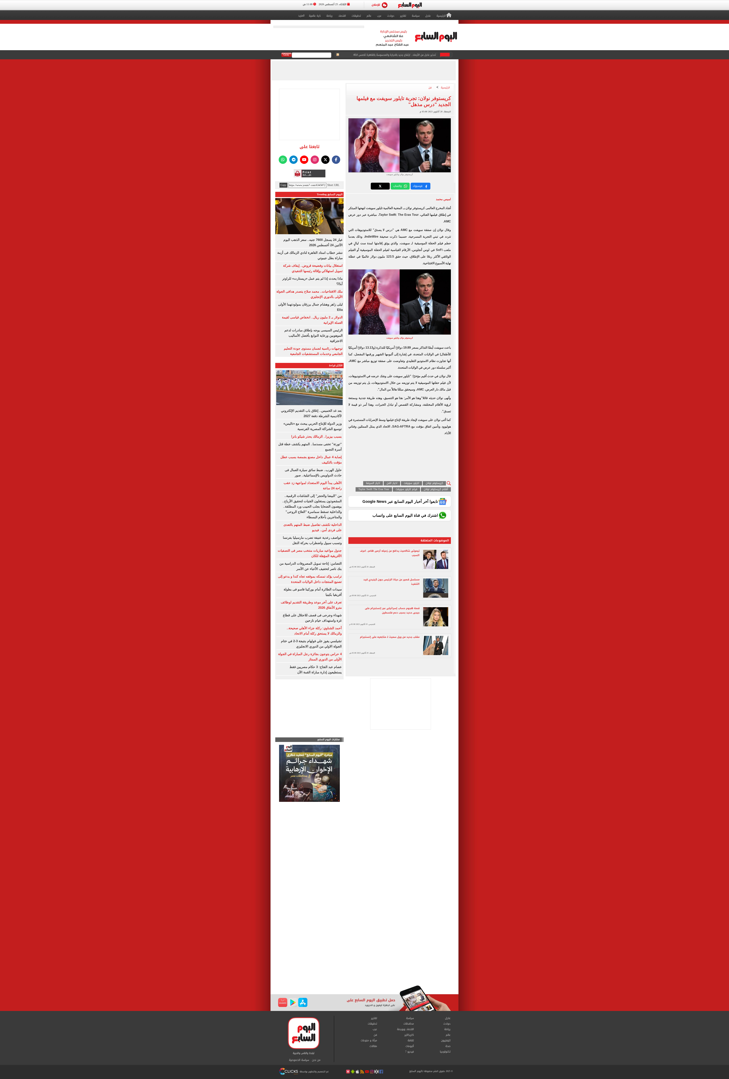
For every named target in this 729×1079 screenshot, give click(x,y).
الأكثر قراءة (336, 365)
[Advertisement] (364, 955)
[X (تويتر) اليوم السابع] (325, 160)
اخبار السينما (373, 483)
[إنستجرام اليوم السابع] (315, 160)
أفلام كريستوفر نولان (436, 489)
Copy (283, 185)
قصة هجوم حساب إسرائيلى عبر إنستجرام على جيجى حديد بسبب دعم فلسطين (392, 610)
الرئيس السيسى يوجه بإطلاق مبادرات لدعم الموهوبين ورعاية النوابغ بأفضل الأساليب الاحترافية (313, 335)
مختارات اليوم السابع (328, 739)
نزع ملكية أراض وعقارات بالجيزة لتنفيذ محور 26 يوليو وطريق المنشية (400, 54)
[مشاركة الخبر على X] (380, 186)
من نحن (316, 1060)
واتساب (397, 186)
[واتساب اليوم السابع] (283, 160)
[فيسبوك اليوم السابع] (336, 160)
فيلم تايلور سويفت (406, 489)
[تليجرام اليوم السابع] (293, 160)
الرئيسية (445, 88)
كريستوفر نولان (434, 483)
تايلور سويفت (411, 483)
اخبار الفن (392, 483)
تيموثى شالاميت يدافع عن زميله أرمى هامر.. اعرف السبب (390, 553)
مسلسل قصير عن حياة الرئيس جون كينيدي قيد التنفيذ (391, 581)
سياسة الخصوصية (299, 1060)
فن (430, 88)
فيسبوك (417, 186)
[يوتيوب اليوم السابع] (304, 160)
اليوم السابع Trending (330, 194)
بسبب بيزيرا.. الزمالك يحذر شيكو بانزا (316, 436)
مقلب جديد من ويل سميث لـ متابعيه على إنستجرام (390, 637)
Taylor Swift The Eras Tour (373, 489)
